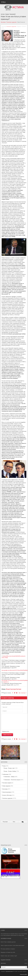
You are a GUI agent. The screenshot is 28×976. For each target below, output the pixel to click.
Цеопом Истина (9, 971)
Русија (4, 766)
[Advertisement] (10, 810)
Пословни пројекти (7, 782)
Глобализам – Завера (9, 776)
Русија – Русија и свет (9, 768)
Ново (14, 821)
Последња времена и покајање (8, 949)
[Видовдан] (10, 855)
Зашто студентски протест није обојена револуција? (12, 945)
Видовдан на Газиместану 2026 (8, 952)
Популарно (5, 821)
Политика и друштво (11, 22)
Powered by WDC (23, 974)
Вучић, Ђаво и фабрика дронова (8, 942)
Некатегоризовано (6, 792)
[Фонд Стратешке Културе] (10, 848)
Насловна (3, 22)
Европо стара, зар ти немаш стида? (9, 956)
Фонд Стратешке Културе (13, 689)
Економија (4, 789)
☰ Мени (3, 2)
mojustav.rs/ (6, 682)
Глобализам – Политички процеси (12, 779)
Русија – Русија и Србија (10, 771)
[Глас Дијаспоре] (10, 870)
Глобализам (5, 774)
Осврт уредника (6, 786)
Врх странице (22, 692)
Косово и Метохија (6, 795)
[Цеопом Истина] (14, 5)
